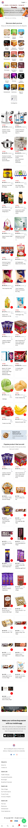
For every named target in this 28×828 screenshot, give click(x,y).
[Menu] (2, 825)
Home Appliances (5, 811)
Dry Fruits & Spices (6, 791)
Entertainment (4, 808)
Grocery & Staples (6, 796)
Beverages (4, 779)
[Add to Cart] (11, 122)
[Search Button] (7, 826)
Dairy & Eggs (4, 789)
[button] (24, 821)
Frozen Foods (4, 794)
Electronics (4, 806)
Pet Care (3, 803)
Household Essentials (6, 777)
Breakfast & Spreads (6, 782)
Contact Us (4, 767)
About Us (3, 765)
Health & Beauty (5, 774)
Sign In (25, 826)
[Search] (23, 18)
